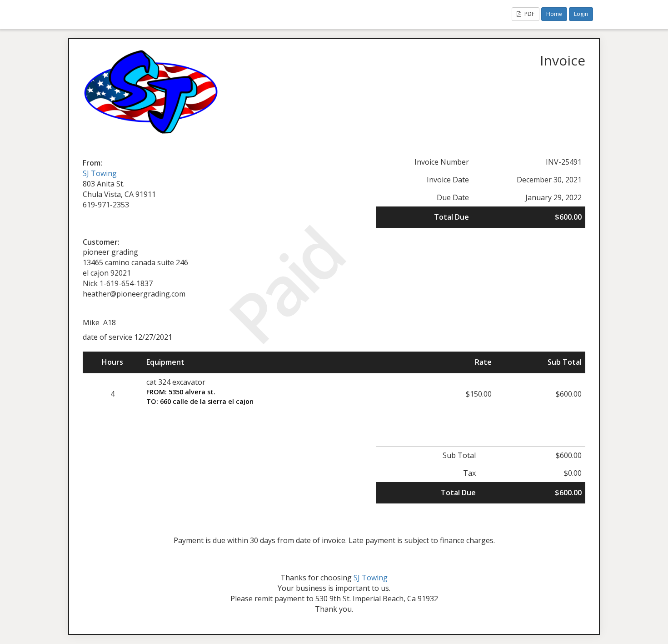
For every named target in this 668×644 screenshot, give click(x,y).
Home (554, 14)
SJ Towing (100, 173)
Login (581, 14)
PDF (528, 14)
